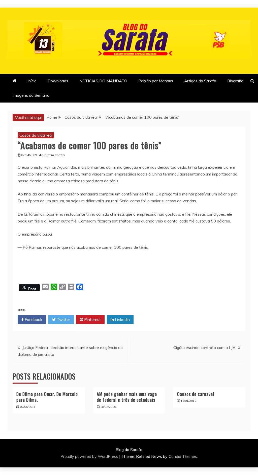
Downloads (58, 80)
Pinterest (92, 319)
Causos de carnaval (195, 394)
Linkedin (122, 319)
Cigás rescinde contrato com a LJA (204, 347)
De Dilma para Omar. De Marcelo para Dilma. (47, 397)
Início (32, 80)
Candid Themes (183, 456)
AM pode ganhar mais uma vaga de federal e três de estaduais (127, 397)
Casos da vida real (35, 135)
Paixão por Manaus (155, 80)
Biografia (235, 80)
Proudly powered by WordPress (89, 456)
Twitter (63, 319)
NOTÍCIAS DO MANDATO (103, 80)
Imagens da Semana (31, 95)
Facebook (33, 319)
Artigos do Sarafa (200, 80)
